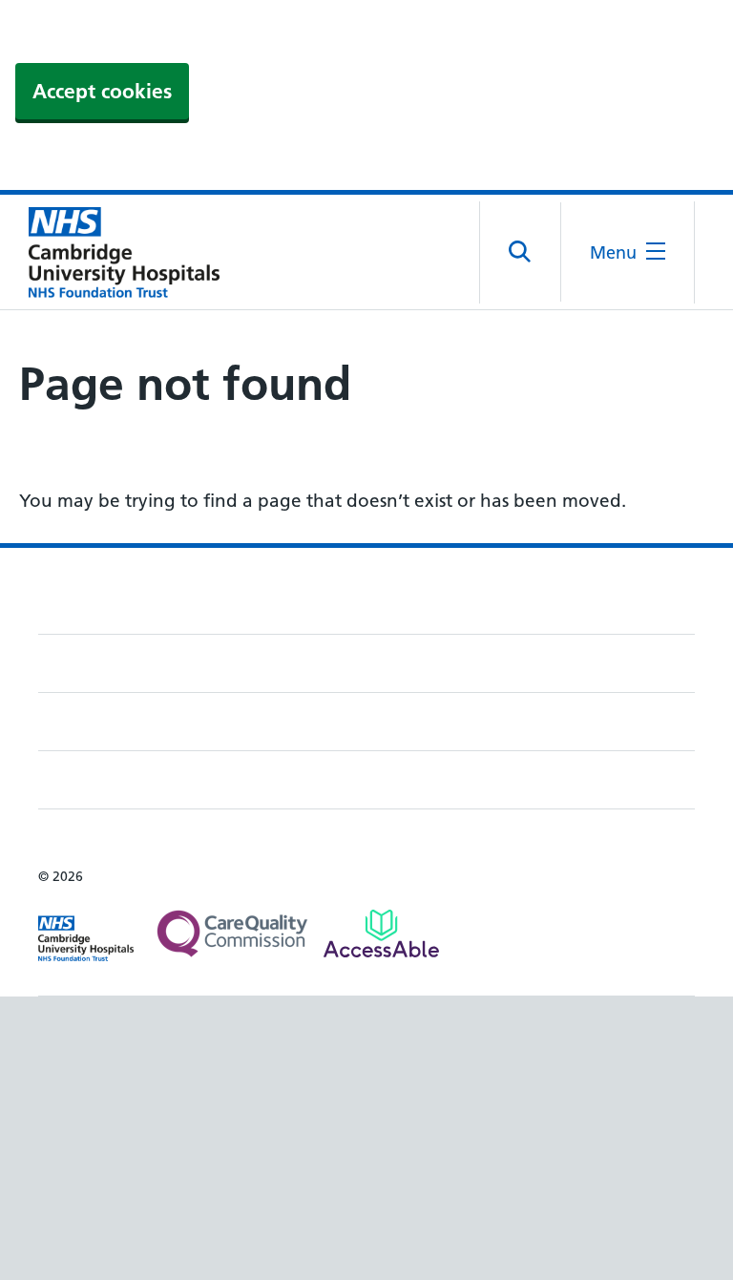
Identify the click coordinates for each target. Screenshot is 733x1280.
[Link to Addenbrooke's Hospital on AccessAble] (381, 933)
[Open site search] (520, 252)
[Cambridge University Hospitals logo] (114, 252)
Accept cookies (102, 91)
